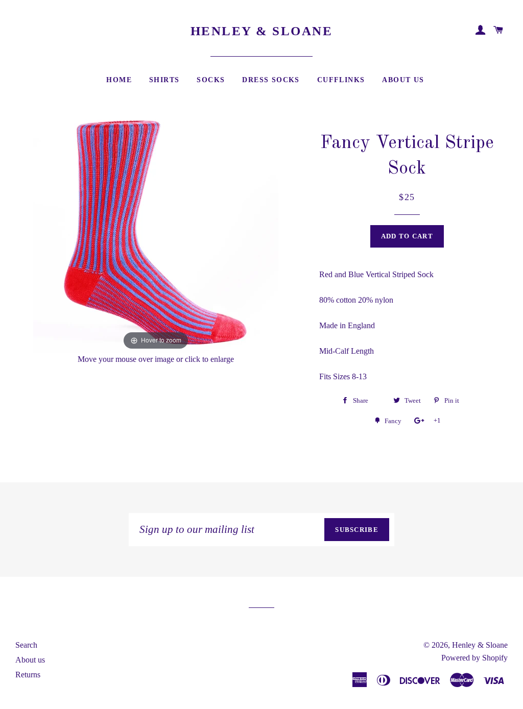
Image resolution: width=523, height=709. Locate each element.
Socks (211, 80)
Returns (27, 674)
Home (119, 80)
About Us (403, 80)
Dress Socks (270, 80)
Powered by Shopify (474, 657)
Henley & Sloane (262, 31)
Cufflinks (341, 80)
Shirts (164, 80)
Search (26, 645)
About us (30, 659)
